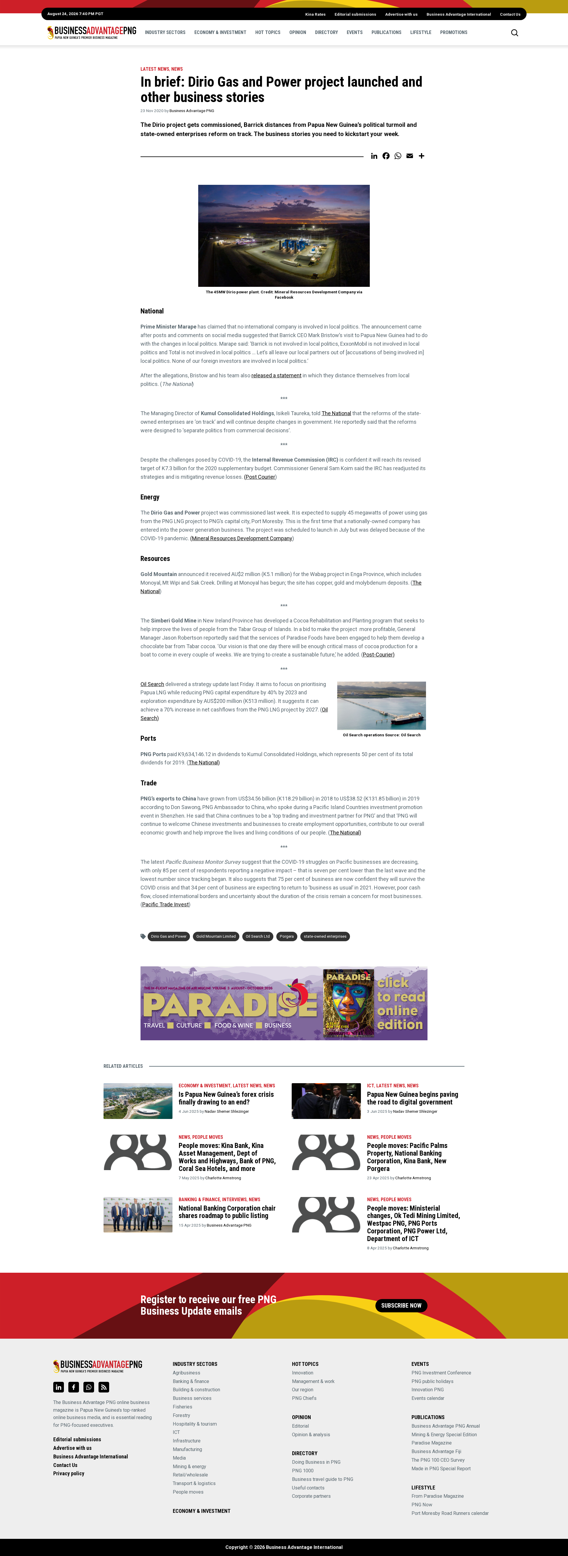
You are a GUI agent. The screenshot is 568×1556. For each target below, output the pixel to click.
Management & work (313, 1381)
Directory (326, 32)
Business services (192, 1398)
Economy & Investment (220, 32)
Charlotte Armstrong (223, 1177)
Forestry (181, 1415)
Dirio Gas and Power (168, 936)
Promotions (453, 32)
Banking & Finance (199, 1199)
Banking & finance (191, 1381)
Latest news (155, 69)
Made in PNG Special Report (441, 1468)
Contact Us (510, 14)
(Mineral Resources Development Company (241, 538)
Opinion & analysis (311, 1434)
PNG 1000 (303, 1470)
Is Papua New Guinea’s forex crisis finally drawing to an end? (226, 1098)
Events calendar (428, 1398)
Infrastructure (187, 1441)
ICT (370, 1085)
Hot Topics (267, 32)
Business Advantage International (459, 14)
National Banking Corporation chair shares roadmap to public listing (227, 1212)
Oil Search (152, 684)
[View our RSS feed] (104, 1387)
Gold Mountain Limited (216, 936)
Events (355, 32)
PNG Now (422, 1505)
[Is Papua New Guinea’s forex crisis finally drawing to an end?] (138, 1101)
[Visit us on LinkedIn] (58, 1387)
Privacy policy (68, 1473)
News (177, 69)
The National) (204, 762)
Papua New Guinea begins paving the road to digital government (412, 1098)
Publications (386, 32)
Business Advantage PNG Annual (446, 1426)
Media (179, 1458)
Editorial (300, 1426)
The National (336, 413)
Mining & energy (189, 1466)
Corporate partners (311, 1496)
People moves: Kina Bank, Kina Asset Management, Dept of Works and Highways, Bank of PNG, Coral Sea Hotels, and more (227, 1156)
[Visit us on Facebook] (73, 1387)
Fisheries (182, 1407)
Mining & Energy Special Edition (444, 1434)
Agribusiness (186, 1373)
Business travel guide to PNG (322, 1479)
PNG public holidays (433, 1381)
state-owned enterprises (325, 936)
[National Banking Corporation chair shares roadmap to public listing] (138, 1215)
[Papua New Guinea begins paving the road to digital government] (326, 1101)
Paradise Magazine (432, 1443)
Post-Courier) (379, 654)
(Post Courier (259, 477)
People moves (207, 1137)
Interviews (234, 1199)
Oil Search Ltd (258, 936)
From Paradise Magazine (438, 1496)
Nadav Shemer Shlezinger (227, 1111)
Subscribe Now (401, 1305)
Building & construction (196, 1389)
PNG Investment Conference (441, 1373)
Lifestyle (420, 32)
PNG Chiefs (304, 1398)
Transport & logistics (194, 1483)
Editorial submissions (355, 14)
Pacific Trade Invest (165, 904)
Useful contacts (308, 1488)
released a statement (276, 375)
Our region (302, 1389)
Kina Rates (315, 14)
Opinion (297, 32)
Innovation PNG (428, 1389)
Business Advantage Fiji (436, 1451)
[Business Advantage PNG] (91, 32)
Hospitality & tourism (195, 1424)
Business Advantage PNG (192, 110)
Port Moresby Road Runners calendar (450, 1513)
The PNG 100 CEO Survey (438, 1460)
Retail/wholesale (190, 1475)
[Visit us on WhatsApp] (88, 1387)
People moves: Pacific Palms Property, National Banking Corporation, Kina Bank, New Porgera (407, 1156)
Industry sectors (165, 32)
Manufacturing (187, 1449)
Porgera (287, 936)
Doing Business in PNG (316, 1462)
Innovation (302, 1373)
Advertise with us (401, 14)
